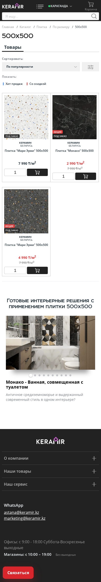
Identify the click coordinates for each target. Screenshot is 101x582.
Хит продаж (14, 84)
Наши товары (17, 471)
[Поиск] (94, 16)
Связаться (18, 572)
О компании (16, 458)
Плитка (42, 27)
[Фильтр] (90, 66)
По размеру (61, 27)
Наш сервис (15, 484)
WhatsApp (13, 505)
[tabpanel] (50, 360)
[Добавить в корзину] (37, 172)
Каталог (26, 27)
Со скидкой (37, 84)
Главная (8, 27)
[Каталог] (40, 6)
